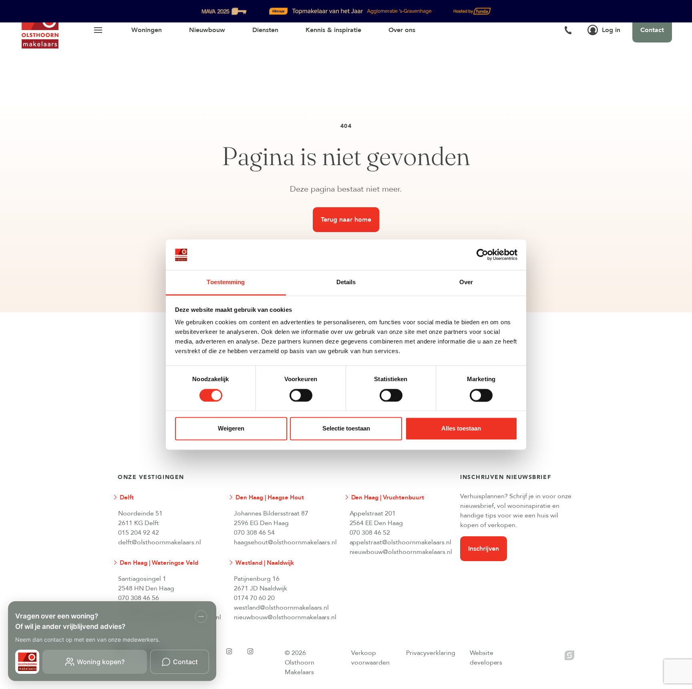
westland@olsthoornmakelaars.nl (281, 607)
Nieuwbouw (207, 30)
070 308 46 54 (254, 532)
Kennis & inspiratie (333, 30)
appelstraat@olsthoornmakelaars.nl (401, 542)
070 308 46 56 (138, 598)
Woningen (146, 30)
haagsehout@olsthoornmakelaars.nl (285, 542)
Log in (611, 30)
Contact (652, 30)
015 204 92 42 (138, 532)
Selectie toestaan (346, 428)
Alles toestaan (461, 428)
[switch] (301, 395)
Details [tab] (346, 282)
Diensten (265, 30)
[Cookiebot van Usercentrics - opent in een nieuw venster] (482, 255)
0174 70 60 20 (254, 598)
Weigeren (231, 428)
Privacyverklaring (430, 653)
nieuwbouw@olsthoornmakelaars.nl (401, 552)
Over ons (401, 30)
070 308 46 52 (370, 532)
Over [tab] (466, 282)
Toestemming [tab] (226, 282)
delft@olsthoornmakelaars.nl (159, 542)
